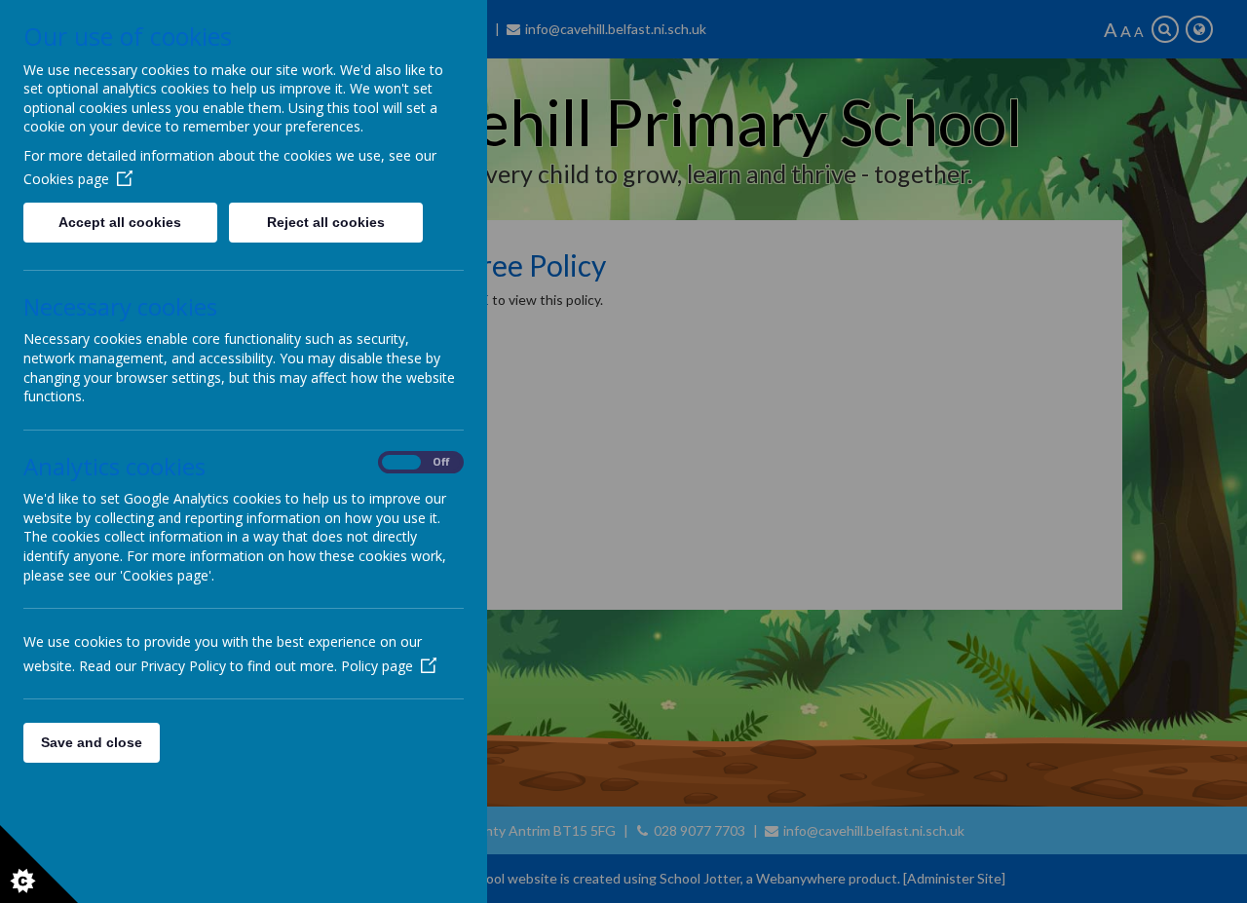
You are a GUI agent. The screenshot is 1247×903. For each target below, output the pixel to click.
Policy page (377, 666)
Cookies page (66, 178)
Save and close (91, 742)
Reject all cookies (326, 222)
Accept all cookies (119, 222)
